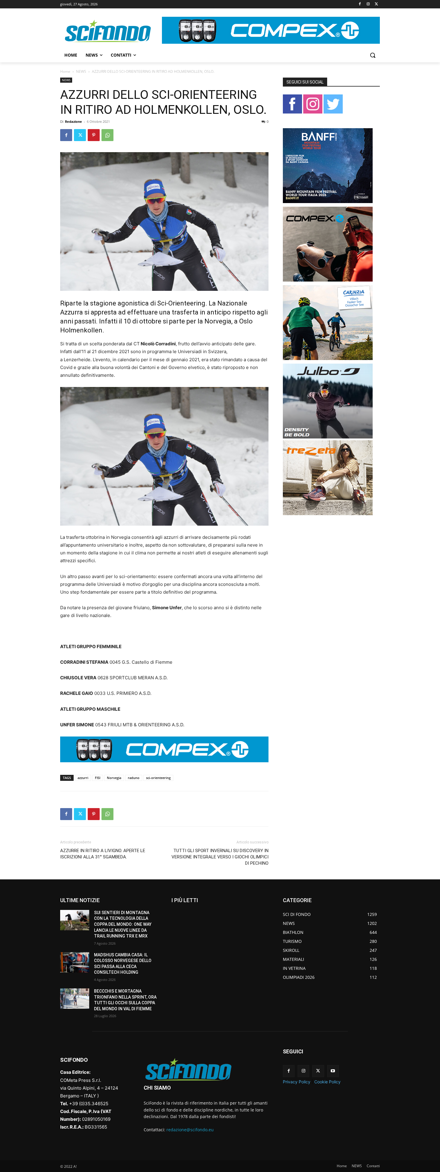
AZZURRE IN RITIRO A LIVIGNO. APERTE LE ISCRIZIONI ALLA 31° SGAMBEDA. (102, 854)
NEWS (81, 71)
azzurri (83, 777)
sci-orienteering (158, 777)
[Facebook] (359, 4)
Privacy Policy (296, 1081)
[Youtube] (333, 1071)
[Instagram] (368, 4)
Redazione (73, 121)
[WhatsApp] (107, 135)
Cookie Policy (327, 1081)
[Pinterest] (94, 135)
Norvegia (114, 777)
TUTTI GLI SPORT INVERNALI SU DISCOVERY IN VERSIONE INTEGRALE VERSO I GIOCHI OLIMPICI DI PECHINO (220, 857)
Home (65, 71)
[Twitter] (376, 4)
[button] (372, 55)
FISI (97, 777)
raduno (133, 777)
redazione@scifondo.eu (190, 1129)
